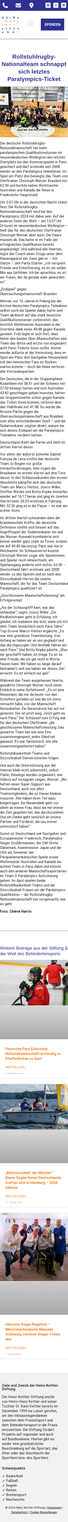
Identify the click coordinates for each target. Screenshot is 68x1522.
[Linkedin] (63, 5)
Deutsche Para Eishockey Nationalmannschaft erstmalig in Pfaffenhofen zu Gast (32, 1054)
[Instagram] (55, 5)
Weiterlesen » (16, 1067)
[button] (30, 24)
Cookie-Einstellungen (43, 1512)
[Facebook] (48, 5)
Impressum (54, 1507)
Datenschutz (19, 1512)
